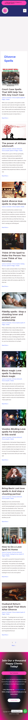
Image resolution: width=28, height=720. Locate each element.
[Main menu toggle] (24, 10)
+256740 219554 (19, 689)
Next (14, 645)
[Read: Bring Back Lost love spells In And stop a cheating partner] (14, 475)
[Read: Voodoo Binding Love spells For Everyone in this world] (14, 417)
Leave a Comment (6, 97)
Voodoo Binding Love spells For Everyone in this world (14, 432)
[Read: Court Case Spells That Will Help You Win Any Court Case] (10, 77)
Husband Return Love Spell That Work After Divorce (14, 607)
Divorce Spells (16, 97)
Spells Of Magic (14, 150)
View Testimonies (14, 673)
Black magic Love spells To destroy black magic (11, 373)
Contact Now (14, 700)
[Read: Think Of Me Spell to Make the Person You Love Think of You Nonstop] (14, 241)
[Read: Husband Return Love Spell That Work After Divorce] (14, 591)
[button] (14, 3)
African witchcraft (17, 148)
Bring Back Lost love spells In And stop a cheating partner (13, 491)
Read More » (5, 118)
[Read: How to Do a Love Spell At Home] (14, 535)
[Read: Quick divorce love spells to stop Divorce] (14, 189)
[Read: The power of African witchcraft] (14, 131)
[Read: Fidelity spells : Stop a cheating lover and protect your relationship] (14, 300)
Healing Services (14, 554)
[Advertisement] (14, 31)
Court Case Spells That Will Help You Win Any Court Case (13, 92)
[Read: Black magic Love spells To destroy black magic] (14, 359)
